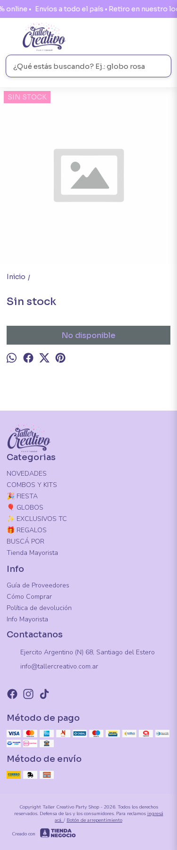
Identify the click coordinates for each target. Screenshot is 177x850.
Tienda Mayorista (32, 552)
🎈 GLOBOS (25, 507)
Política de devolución (39, 607)
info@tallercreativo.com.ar (59, 666)
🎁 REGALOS (27, 530)
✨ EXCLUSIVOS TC (37, 518)
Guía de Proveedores (38, 585)
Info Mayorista (27, 619)
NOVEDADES (27, 473)
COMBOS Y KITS (32, 484)
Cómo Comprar (29, 596)
